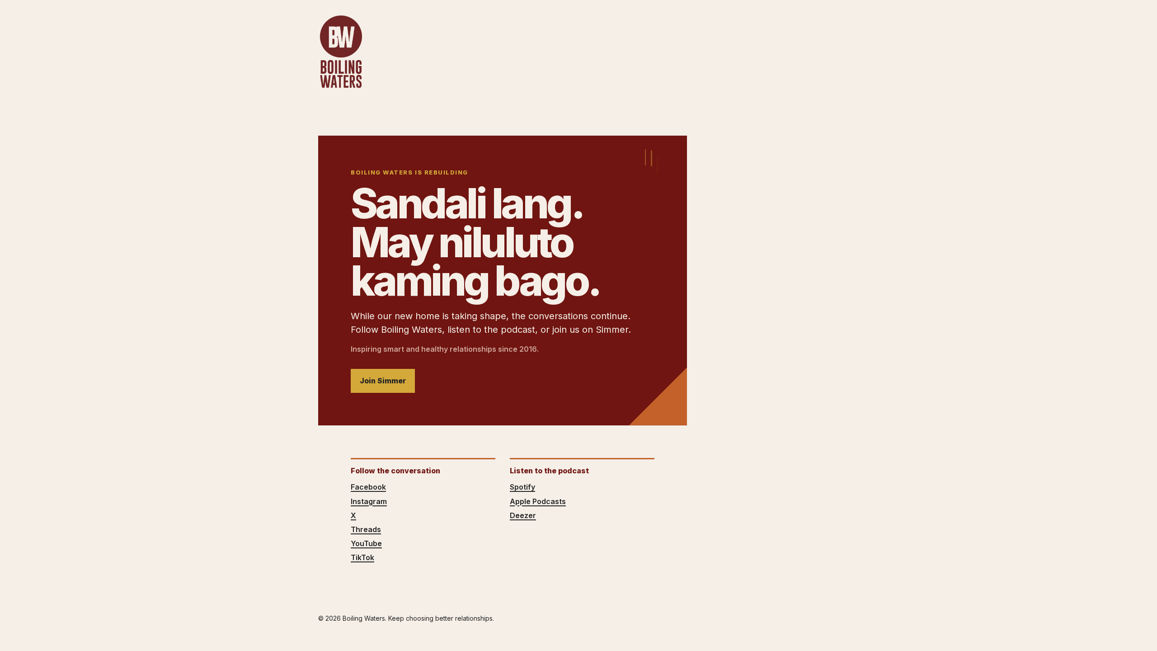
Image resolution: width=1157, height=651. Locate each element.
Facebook (368, 486)
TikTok (362, 557)
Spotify (522, 486)
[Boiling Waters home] (340, 52)
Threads (366, 529)
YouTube (366, 543)
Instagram (369, 501)
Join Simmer (383, 380)
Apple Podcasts (538, 501)
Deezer (523, 515)
